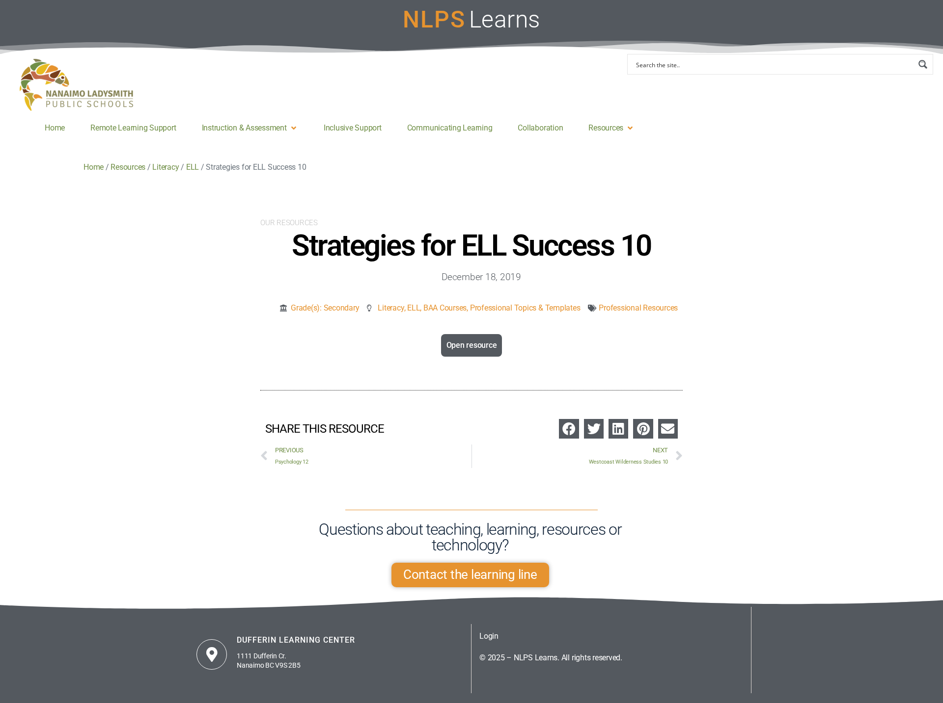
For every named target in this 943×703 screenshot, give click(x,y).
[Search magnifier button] (923, 64)
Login (489, 636)
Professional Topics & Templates (525, 307)
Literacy (391, 307)
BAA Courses (445, 307)
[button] (250, 128)
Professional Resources (638, 307)
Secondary (342, 307)
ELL (413, 307)
